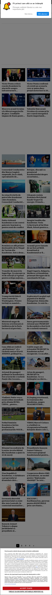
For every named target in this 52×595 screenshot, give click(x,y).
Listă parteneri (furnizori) (10, 584)
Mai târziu (28, 14)
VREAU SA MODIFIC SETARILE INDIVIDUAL (26, 591)
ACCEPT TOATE (26, 588)
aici (36, 566)
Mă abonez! (43, 14)
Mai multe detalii (20, 558)
